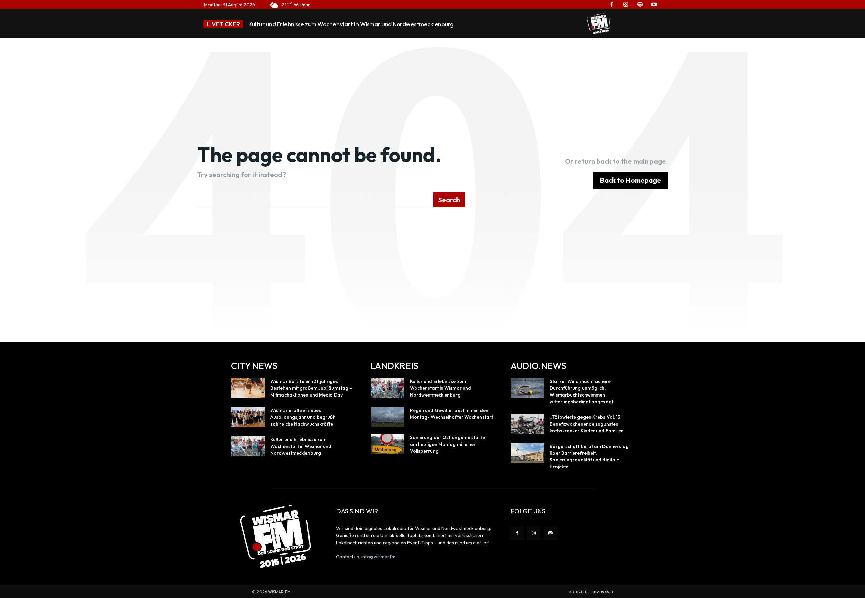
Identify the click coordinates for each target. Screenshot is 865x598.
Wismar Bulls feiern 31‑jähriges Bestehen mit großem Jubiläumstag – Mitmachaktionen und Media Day (311, 388)
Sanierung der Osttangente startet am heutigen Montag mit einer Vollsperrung (448, 444)
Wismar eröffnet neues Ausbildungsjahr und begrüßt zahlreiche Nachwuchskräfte (302, 417)
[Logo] (598, 23)
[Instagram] (533, 533)
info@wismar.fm (378, 557)
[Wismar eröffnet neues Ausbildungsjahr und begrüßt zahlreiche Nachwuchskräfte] (248, 417)
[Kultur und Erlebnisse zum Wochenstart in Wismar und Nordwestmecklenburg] (248, 446)
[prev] (549, 24)
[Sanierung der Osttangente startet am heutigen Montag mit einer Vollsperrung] (387, 444)
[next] (560, 24)
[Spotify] (550, 533)
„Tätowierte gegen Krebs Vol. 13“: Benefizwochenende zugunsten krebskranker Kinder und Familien (587, 424)
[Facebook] (517, 533)
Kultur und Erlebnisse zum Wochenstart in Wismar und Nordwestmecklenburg (351, 24)
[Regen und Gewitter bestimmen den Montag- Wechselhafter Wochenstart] (387, 417)
